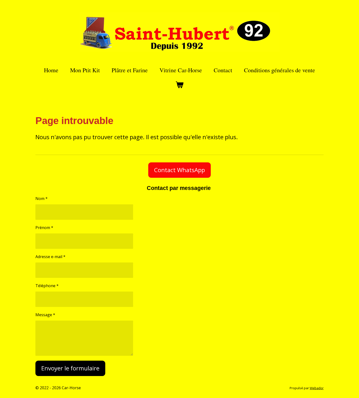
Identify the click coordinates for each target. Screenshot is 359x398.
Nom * (41, 198)
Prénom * (44, 227)
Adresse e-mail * (50, 256)
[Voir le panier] (179, 85)
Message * (45, 314)
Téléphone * (47, 285)
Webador (317, 388)
